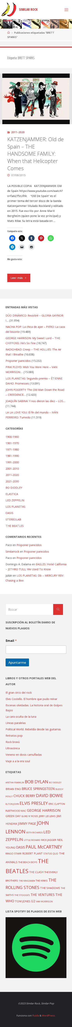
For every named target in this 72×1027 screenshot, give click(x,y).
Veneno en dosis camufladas (24, 754)
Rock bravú (13, 742)
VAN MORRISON (44, 901)
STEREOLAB (13, 519)
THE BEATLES (15, 526)
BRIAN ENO (13, 789)
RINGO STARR (14, 853)
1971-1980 (12, 449)
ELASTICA (12, 494)
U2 (33, 901)
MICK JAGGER (48, 840)
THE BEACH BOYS (27, 862)
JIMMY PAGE (27, 823)
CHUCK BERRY (24, 796)
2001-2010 (12, 468)
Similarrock (12, 551)
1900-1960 (12, 437)
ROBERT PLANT (32, 853)
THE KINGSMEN (27, 880)
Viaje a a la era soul (18, 761)
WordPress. (48, 1015)
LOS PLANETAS (15, 506)
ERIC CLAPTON (57, 804)
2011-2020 (18, 132)
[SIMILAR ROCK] (9, 9)
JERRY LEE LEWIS (47, 816)
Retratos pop (14, 735)
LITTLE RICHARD (32, 840)
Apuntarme (17, 662)
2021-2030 (12, 481)
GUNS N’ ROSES (29, 816)
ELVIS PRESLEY (34, 803)
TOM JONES (22, 901)
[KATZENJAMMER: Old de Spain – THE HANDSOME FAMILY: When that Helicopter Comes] (36, 99)
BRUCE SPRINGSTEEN (38, 788)
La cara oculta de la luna (21, 716)
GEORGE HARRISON (43, 810)
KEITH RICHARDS (34, 832)
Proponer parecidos (29, 545)
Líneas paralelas (16, 723)
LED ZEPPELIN (15, 500)
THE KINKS (42, 880)
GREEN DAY (13, 816)
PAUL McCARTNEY (44, 847)
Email (11, 641)
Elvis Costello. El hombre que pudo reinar (31, 699)
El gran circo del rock (19, 692)
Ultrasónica (13, 748)
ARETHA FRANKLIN (15, 782)
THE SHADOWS (50, 888)
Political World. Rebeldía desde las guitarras (33, 729)
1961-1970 (12, 443)
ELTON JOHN (12, 803)
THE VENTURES (43, 894)
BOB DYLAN (36, 782)
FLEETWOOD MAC (16, 810)
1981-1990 (12, 456)
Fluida (35, 1015)
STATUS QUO (50, 853)
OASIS (9, 513)
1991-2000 (12, 462)
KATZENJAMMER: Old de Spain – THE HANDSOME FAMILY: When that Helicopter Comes (35, 154)
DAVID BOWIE (49, 795)
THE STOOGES (22, 895)
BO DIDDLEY (14, 487)
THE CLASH (36, 872)
